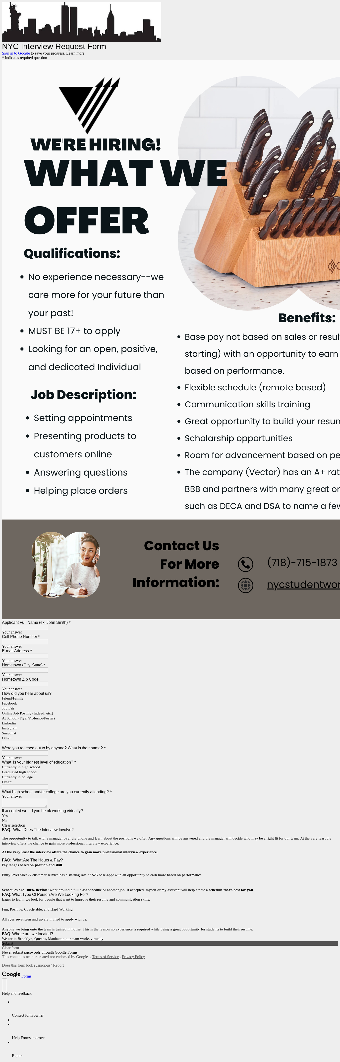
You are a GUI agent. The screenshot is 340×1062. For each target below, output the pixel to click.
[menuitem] (175, 1009)
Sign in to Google (16, 53)
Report (58, 965)
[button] (170, 825)
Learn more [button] (75, 53)
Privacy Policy (133, 957)
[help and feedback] (4, 985)
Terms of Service (105, 957)
